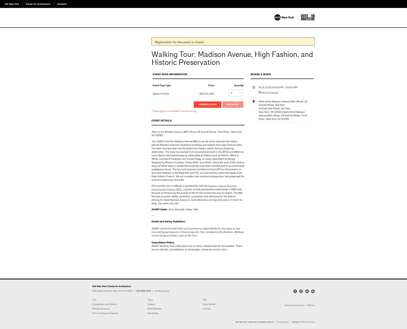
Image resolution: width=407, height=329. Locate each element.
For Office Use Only (306, 322)
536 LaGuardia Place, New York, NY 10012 (112, 290)
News (150, 299)
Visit (205, 299)
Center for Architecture (38, 4)
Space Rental (209, 304)
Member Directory (101, 308)
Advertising (152, 313)
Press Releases (154, 308)
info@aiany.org (162, 290)
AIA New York (12, 4)
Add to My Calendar (270, 92)
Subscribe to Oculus (294, 305)
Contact (206, 308)
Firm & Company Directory (105, 313)
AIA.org (311, 305)
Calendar (62, 4)
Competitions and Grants (104, 304)
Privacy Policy (283, 322)
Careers (151, 304)
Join (94, 299)
